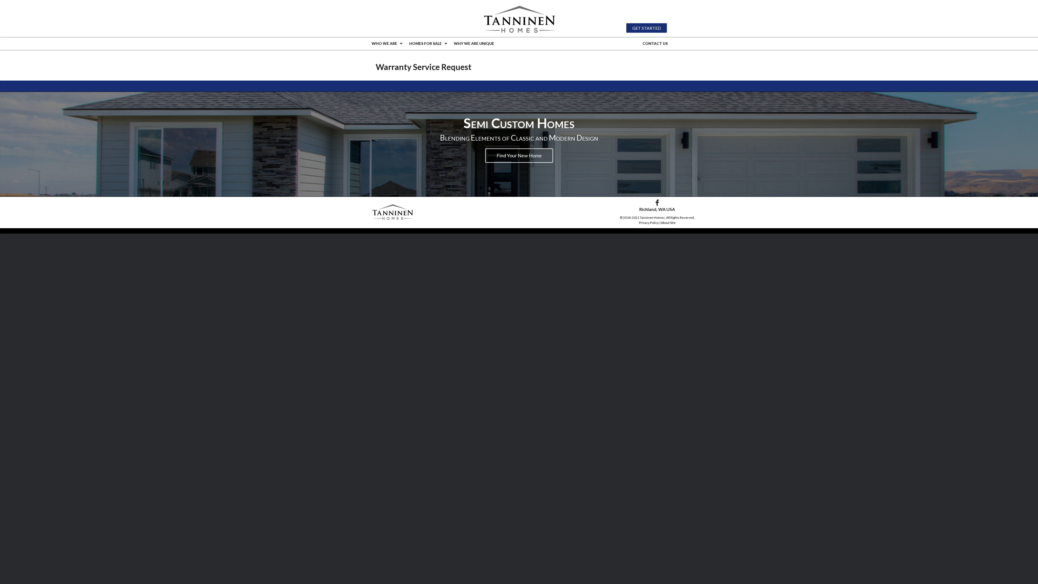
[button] (646, 28)
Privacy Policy (649, 223)
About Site (668, 223)
